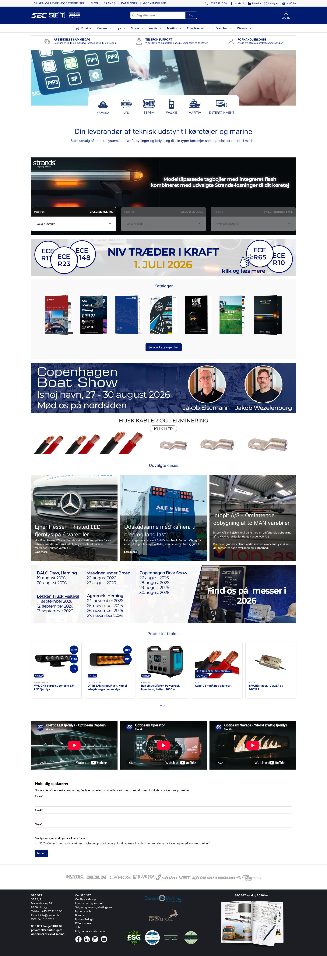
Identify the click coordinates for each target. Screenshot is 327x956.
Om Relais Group (85, 899)
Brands (109, 3)
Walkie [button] (153, 28)
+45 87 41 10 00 (52, 911)
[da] (50, 15)
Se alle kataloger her (163, 347)
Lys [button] (119, 28)
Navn (38, 824)
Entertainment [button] (196, 28)
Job (77, 927)
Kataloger (129, 3)
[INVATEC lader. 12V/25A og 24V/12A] (270, 661)
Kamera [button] (102, 28)
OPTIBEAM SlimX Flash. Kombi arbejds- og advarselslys (107, 687)
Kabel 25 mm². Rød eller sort (213, 685)
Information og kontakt (89, 903)
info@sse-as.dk (49, 915)
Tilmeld (41, 853)
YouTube (291, 3)
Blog (94, 3)
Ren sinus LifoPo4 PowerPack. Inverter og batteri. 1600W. (160, 687)
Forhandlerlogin (84, 919)
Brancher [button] (221, 28)
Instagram (273, 3)
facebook (239, 3)
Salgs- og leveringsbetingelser (59, 3)
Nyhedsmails (83, 911)
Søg (191, 15)
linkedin (256, 3)
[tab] (161, 705)
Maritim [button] (172, 28)
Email (39, 810)
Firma (39, 796)
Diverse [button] (242, 28)
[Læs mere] (163, 518)
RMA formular (83, 923)
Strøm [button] (135, 28)
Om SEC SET (83, 895)
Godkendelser (154, 3)
